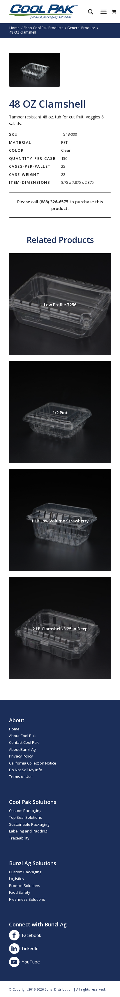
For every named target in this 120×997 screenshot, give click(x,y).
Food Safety (19, 892)
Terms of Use (21, 776)
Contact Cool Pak (24, 742)
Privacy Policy (21, 756)
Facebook (31, 935)
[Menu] (103, 12)
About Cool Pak (22, 735)
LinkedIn (30, 948)
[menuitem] (87, 11)
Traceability (19, 838)
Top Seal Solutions (25, 817)
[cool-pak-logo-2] (50, 11)
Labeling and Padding (28, 831)
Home (14, 729)
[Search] (87, 11)
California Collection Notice (32, 763)
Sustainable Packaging (29, 824)
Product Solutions (24, 885)
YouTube (31, 962)
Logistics (16, 878)
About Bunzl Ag (22, 749)
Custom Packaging (25, 810)
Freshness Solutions (27, 899)
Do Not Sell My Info (25, 769)
